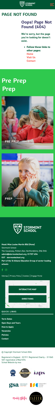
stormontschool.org (15, 257)
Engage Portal (36, 276)
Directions (27, 298)
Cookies (26, 276)
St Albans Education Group (23, 260)
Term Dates (7, 318)
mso (19, 362)
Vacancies (6, 330)
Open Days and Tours (11, 322)
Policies (5, 334)
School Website (8, 362)
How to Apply (8, 326)
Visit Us (31, 57)
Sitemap (5, 276)
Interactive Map (27, 289)
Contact (31, 61)
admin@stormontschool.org (14, 254)
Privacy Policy (15, 276)
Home (30, 54)
